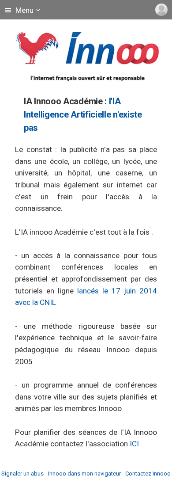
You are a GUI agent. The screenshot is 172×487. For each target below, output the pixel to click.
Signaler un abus (22, 473)
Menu (24, 10)
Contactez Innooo (148, 473)
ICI (134, 443)
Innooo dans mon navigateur (84, 473)
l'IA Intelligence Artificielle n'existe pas (83, 114)
